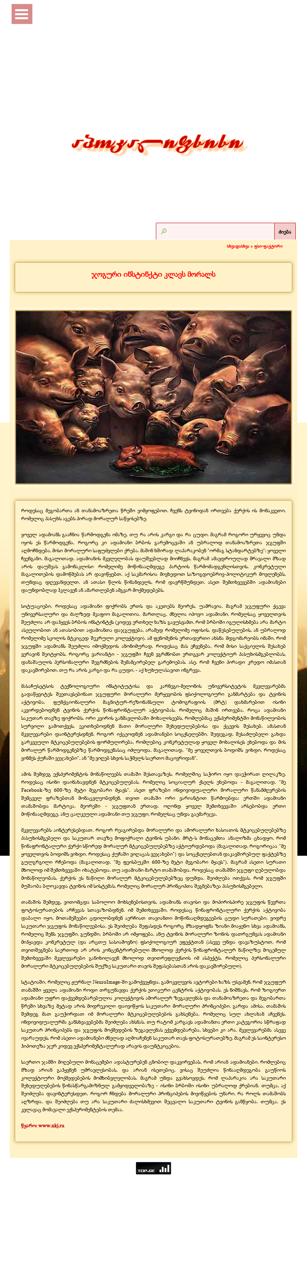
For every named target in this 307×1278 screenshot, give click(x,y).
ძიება (285, 231)
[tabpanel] (153, 274)
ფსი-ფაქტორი (268, 246)
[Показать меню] (22, 14)
